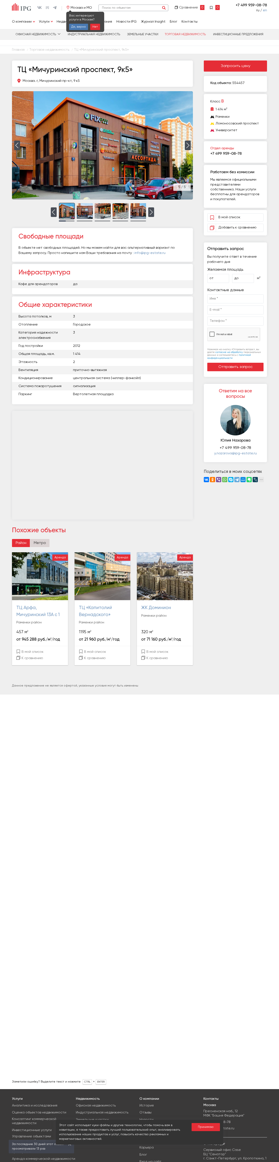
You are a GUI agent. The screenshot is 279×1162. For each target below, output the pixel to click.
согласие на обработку (229, 352)
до (236, 278)
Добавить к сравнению (237, 227)
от (211, 278)
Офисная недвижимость (35, 34)
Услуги (44, 22)
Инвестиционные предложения (238, 34)
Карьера (147, 1147)
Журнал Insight (153, 22)
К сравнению (32, 658)
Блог (173, 22)
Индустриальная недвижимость (94, 34)
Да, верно (78, 26)
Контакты (189, 22)
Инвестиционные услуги (32, 1130)
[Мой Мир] (243, 479)
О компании (22, 22)
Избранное (215, 7)
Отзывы (145, 1112)
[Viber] (218, 479)
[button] (17, 145)
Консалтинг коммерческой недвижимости (34, 1121)
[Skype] (230, 479)
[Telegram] (237, 479)
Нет (95, 26)
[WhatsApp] (224, 479)
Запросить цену (235, 66)
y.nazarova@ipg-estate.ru (235, 453)
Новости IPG (126, 22)
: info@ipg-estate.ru (149, 253)
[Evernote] (249, 479)
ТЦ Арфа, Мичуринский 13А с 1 (38, 611)
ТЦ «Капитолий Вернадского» (95, 611)
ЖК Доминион (156, 608)
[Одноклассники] (212, 479)
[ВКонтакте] (206, 479)
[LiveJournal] (255, 479)
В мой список (32, 652)
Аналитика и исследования (34, 1105)
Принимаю (206, 1126)
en (265, 10)
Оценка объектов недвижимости (39, 1112)
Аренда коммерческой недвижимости (43, 1159)
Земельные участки (142, 34)
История (147, 1105)
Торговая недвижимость (185, 34)
